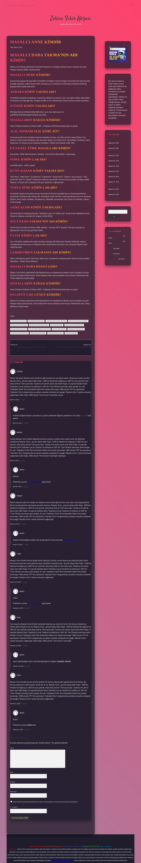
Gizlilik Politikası (11, 5)
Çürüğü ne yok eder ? (114, 192)
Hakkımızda (22, 5)
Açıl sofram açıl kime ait (18, 321)
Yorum (12, 748)
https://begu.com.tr (39, 829)
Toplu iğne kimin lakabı (55, 333)
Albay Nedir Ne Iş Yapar (115, 236)
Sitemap (69, 829)
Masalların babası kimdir (76, 329)
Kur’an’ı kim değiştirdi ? (115, 146)
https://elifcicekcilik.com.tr (56, 829)
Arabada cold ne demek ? (116, 159)
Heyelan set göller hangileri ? (117, 169)
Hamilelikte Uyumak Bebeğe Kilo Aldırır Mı (73, 347)
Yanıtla (23, 399)
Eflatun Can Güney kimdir (19, 325)
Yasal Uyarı (31, 5)
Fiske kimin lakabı (56, 325)
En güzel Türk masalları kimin (39, 325)
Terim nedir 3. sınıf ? (114, 164)
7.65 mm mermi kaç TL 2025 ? (117, 180)
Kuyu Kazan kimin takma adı (74, 325)
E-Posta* (12, 782)
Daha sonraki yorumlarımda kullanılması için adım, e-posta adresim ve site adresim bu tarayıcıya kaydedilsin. (45, 802)
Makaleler (19, 316)
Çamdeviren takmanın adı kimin (56, 321)
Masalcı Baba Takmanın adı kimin (39, 329)
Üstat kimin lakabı (71, 333)
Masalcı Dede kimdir (59, 329)
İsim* (11, 772)
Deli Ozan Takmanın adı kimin (78, 321)
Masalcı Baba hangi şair (18, 329)
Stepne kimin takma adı (38, 333)
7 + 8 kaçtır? (14, 807)
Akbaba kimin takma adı (36, 321)
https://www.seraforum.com (20, 829)
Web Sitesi (13, 791)
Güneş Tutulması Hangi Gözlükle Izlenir (29, 347)
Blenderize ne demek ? (115, 174)
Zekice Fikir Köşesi (70, 19)
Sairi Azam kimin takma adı (19, 333)
